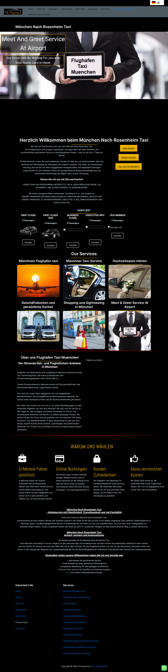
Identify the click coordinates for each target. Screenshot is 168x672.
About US (19, 603)
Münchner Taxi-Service (73, 628)
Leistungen (53, 9)
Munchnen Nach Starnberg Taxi (76, 597)
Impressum (93, 9)
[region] (84, 65)
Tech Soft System (98, 666)
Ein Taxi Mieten (69, 603)
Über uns (41, 9)
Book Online (20, 610)
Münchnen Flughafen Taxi (74, 591)
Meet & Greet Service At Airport (77, 653)
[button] (136, 9)
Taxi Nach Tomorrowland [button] (39, 14)
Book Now (80, 9)
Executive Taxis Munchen (74, 616)
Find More (28, 242)
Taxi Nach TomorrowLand (74, 622)
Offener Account (128, 157)
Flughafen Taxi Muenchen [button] (124, 9)
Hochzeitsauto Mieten (72, 635)
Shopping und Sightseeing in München (79, 647)
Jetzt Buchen (128, 148)
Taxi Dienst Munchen (72, 610)
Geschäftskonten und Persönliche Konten (81, 641)
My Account (67, 9)
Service (18, 597)
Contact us (20, 628)
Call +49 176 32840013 (128, 166)
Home (30, 9)
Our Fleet (105, 9)
